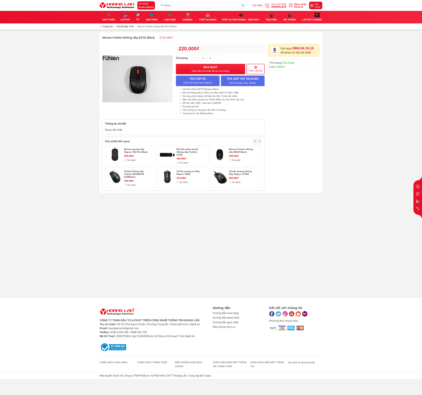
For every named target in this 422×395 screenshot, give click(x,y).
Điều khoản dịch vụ (224, 327)
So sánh (168, 37)
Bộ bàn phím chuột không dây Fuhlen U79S (187, 152)
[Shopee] (298, 313)
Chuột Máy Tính (125, 26)
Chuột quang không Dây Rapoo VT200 (240, 172)
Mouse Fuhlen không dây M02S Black (241, 150)
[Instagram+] (285, 313)
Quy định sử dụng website (301, 362)
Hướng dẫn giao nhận (226, 322)
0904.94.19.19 (303, 48)
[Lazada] (304, 313)
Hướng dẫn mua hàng (226, 313)
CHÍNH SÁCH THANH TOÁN (152, 362)
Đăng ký (298, 6)
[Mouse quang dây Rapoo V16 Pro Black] (114, 154)
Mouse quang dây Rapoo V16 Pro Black (136, 150)
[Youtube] (291, 313)
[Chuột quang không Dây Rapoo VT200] (219, 176)
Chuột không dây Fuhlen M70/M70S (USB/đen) (134, 174)
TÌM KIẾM (257, 5)
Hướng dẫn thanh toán (226, 317)
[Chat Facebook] (418, 194)
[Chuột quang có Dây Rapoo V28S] (167, 176)
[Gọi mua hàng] (418, 187)
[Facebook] (271, 313)
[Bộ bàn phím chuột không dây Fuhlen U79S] (167, 154)
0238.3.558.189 (119, 332)
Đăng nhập (300, 4)
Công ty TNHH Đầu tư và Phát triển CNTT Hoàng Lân (155, 375)
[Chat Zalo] (418, 201)
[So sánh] (418, 208)
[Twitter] (278, 313)
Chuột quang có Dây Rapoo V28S (188, 172)
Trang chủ (108, 26)
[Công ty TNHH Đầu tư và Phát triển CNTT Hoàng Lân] (117, 5)
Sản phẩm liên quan (117, 141)
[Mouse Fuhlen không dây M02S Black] (219, 154)
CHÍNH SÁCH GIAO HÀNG (114, 362)
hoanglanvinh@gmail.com (123, 328)
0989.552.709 (139, 332)
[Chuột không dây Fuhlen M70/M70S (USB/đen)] (114, 176)
